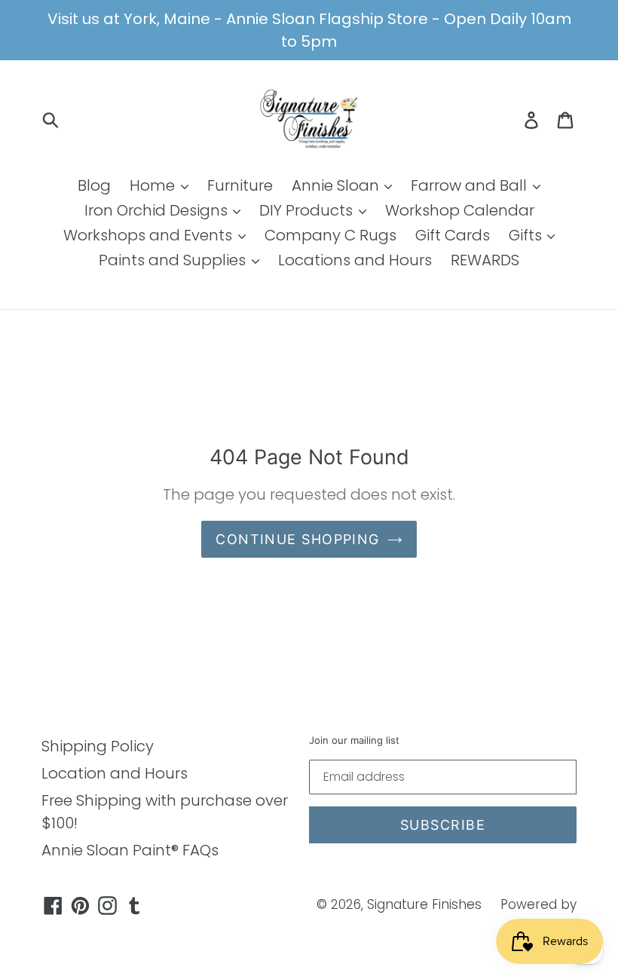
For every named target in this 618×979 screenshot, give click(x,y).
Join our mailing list (354, 740)
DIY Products (307, 210)
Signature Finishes (424, 904)
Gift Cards (452, 235)
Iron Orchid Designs (157, 210)
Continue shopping (297, 539)
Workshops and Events (149, 235)
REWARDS (485, 260)
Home (154, 185)
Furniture (240, 185)
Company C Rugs (330, 235)
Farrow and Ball (471, 185)
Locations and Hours (355, 260)
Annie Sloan (337, 185)
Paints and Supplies (174, 260)
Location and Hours (114, 773)
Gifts (527, 235)
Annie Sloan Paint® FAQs (130, 850)
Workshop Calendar (459, 210)
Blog (94, 185)
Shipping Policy (97, 746)
